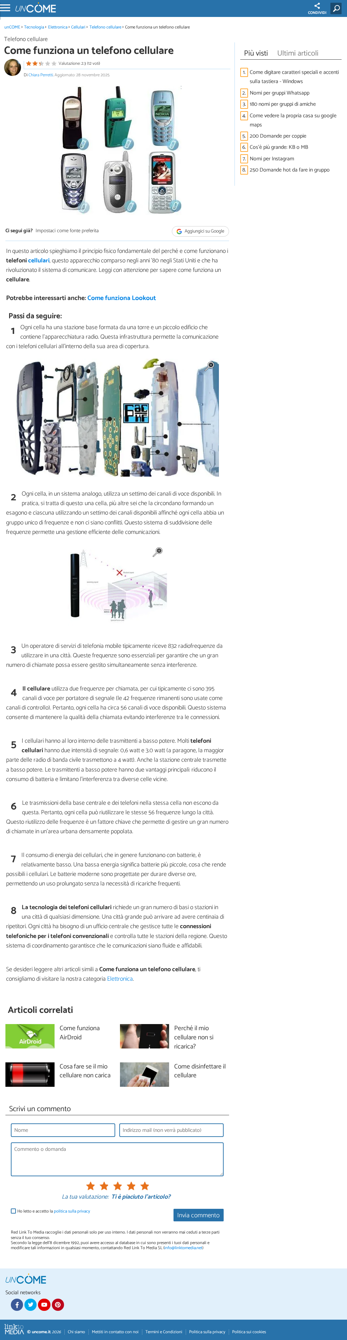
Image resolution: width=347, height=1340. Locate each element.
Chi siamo (76, 1332)
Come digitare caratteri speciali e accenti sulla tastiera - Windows (294, 77)
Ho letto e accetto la (53, 1211)
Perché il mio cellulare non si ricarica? (193, 1038)
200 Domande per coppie (278, 136)
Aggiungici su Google (204, 231)
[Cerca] (337, 8)
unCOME (12, 27)
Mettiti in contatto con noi (115, 1332)
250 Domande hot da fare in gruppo (290, 170)
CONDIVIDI (317, 13)
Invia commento (198, 1215)
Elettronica (57, 27)
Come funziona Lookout (121, 298)
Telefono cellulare (105, 27)
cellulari (38, 261)
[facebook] (17, 1305)
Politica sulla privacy (207, 1332)
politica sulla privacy (72, 1211)
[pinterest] (58, 1305)
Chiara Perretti (40, 75)
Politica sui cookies (249, 1332)
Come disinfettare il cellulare (200, 1071)
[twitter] (30, 1305)
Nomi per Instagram (272, 158)
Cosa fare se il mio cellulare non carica (85, 1071)
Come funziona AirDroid (80, 1033)
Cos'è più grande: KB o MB (279, 147)
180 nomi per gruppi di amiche (283, 104)
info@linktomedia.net (183, 1248)
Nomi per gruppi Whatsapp (279, 93)
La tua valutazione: (85, 1197)
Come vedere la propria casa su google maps (293, 120)
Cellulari (78, 27)
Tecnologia (34, 27)
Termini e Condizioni (163, 1332)
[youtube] (44, 1305)
